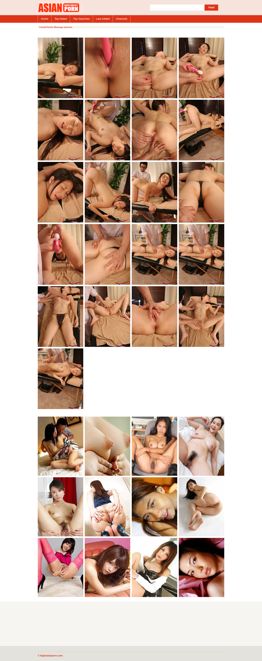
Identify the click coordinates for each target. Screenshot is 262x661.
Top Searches (81, 18)
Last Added (103, 18)
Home (44, 18)
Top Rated (60, 18)
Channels (121, 18)
